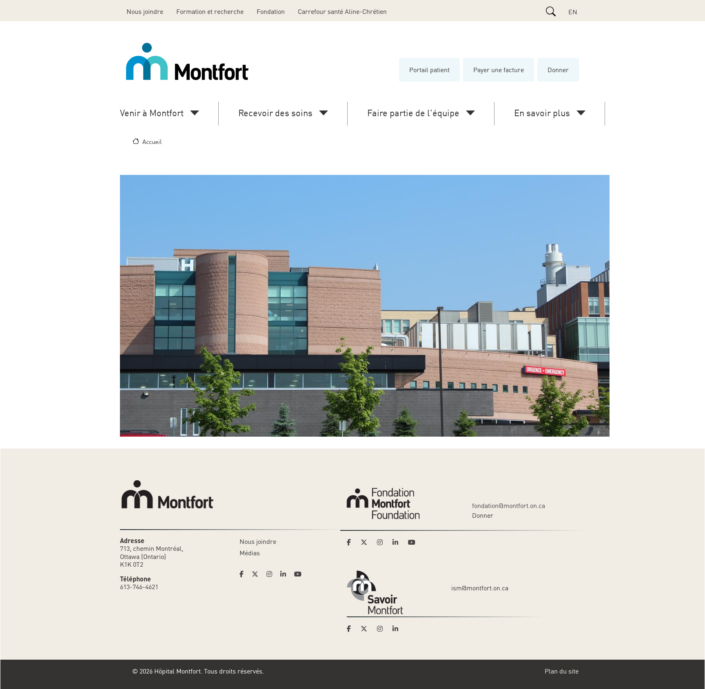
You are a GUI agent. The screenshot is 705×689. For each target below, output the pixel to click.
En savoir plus (542, 112)
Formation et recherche (210, 11)
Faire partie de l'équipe (413, 112)
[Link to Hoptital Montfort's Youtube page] (298, 574)
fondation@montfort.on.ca (508, 505)
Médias (249, 553)
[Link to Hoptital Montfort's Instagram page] (271, 574)
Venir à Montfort (152, 112)
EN (572, 12)
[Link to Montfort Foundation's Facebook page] (351, 542)
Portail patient (429, 70)
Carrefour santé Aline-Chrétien (342, 11)
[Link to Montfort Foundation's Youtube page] (412, 542)
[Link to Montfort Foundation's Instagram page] (382, 542)
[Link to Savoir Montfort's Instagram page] (382, 629)
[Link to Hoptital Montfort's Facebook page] (243, 574)
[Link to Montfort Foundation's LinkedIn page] (397, 542)
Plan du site (562, 671)
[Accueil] (189, 61)
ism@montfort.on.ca (479, 588)
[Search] (551, 11)
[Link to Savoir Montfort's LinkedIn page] (397, 629)
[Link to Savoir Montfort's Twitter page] (366, 629)
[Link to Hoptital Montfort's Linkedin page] (285, 574)
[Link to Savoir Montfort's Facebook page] (351, 629)
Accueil (152, 141)
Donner (558, 70)
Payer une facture (498, 70)
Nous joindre (144, 11)
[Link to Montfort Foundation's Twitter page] (366, 542)
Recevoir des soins (275, 112)
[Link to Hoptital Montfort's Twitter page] (257, 574)
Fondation (271, 11)
